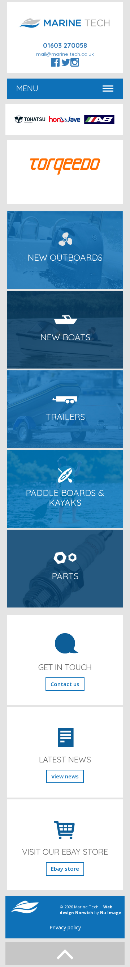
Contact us (65, 684)
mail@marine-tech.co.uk (65, 54)
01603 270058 (65, 45)
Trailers (65, 416)
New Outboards (65, 257)
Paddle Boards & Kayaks (65, 497)
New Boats (65, 337)
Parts (65, 576)
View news (65, 776)
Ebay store (65, 868)
